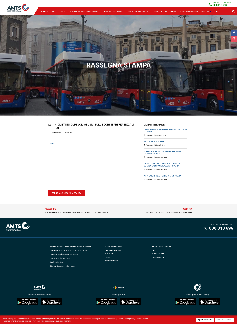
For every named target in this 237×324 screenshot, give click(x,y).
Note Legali (109, 254)
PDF (52, 143)
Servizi (157, 11)
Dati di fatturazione (113, 250)
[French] (211, 11)
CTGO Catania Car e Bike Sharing (84, 11)
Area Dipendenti (111, 261)
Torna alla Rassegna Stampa (66, 193)
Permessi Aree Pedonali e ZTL (113, 11)
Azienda (44, 11)
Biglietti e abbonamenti (138, 11)
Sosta (62, 11)
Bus (53, 11)
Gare (203, 11)
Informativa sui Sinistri (161, 247)
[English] (208, 11)
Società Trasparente (189, 11)
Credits (108, 257)
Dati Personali (171, 11)
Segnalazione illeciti (113, 247)
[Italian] (217, 11)
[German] (214, 11)
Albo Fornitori (158, 254)
